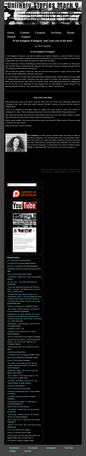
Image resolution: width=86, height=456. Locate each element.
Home (10, 32)
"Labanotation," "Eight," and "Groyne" (19, 277)
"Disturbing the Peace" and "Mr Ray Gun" (20, 347)
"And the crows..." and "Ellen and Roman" (21, 282)
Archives (56, 32)
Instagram (51, 448)
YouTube (68, 448)
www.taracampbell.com (68, 147)
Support (26, 36)
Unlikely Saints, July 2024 (15, 435)
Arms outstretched (13, 274)
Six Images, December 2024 (16, 396)
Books (71, 32)
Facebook (33, 448)
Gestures (10, 386)
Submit (11, 36)
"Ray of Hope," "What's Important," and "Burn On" (23, 309)
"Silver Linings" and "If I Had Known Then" (21, 420)
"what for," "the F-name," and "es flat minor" (21, 425)
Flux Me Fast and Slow (14, 263)
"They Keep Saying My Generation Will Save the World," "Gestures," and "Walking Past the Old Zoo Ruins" (24, 289)
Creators (40, 32)
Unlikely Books (39, 142)
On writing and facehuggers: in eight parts (20, 402)
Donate (27, 451)
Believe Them (11, 407)
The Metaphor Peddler (14, 440)
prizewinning (11, 352)
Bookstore (14, 448)
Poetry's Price (11, 360)
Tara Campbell (44, 46)
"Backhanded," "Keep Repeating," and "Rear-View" (23, 324)
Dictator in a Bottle (13, 432)
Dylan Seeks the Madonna (16, 357)
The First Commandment (15, 337)
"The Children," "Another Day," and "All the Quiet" (23, 409)
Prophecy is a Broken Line (16, 306)
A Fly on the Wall (12, 430)
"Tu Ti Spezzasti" (13, 260)
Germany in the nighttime (15, 266)
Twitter (13, 451)
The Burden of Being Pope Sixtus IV (19, 391)
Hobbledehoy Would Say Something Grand (21, 269)
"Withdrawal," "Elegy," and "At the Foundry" (21, 370)
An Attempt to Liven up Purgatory (18, 355)
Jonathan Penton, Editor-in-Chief (68, 169)
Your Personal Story (13, 389)
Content (24, 32)
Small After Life (12, 329)
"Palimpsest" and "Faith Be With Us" (19, 331)
